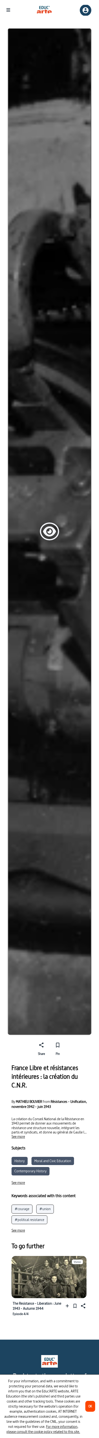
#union (45, 1208)
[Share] (83, 1306)
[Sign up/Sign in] (85, 10)
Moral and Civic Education (52, 1160)
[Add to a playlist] (68, 1306)
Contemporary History (30, 1170)
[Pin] (75, 1306)
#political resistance (29, 1219)
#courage (22, 1208)
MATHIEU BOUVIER (29, 1101)
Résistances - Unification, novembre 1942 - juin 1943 (49, 1104)
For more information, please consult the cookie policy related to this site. (43, 1429)
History (19, 1160)
